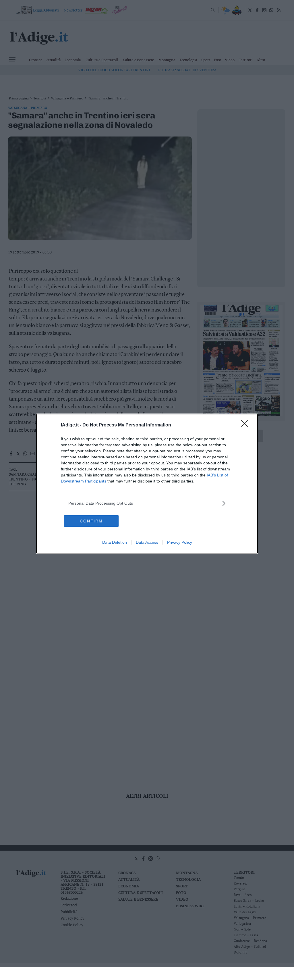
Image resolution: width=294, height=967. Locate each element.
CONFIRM (91, 521)
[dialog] (147, 483)
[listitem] (147, 503)
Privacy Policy (179, 542)
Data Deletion (114, 542)
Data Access (147, 542)
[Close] (246, 425)
